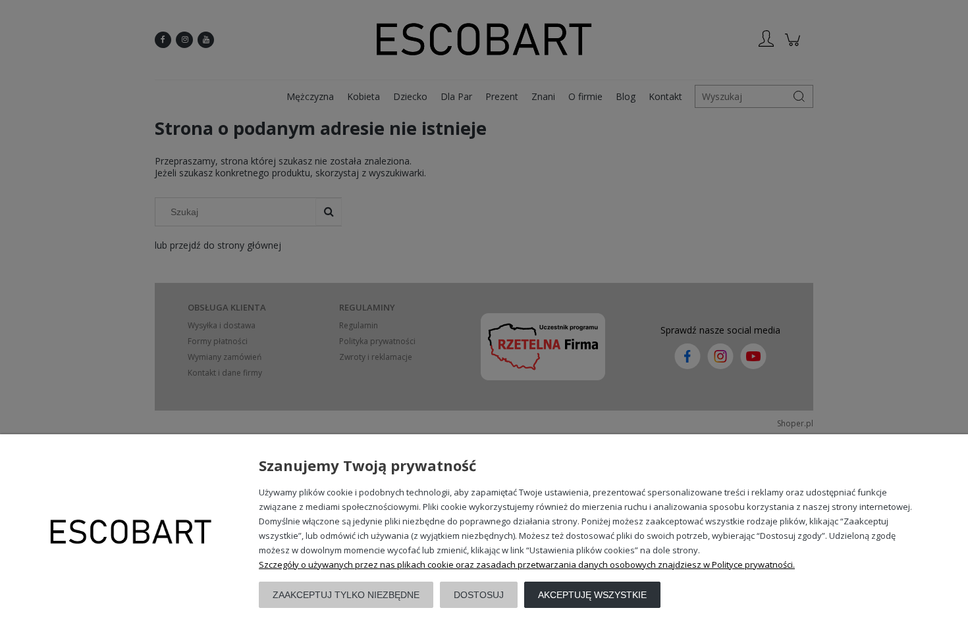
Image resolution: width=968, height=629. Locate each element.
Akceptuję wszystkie (592, 595)
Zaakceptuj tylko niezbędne (346, 595)
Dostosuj (479, 595)
